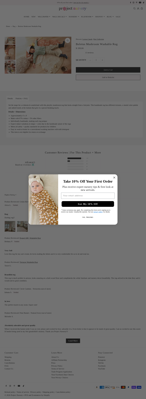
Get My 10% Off (88, 204)
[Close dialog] (114, 177)
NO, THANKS (87, 217)
